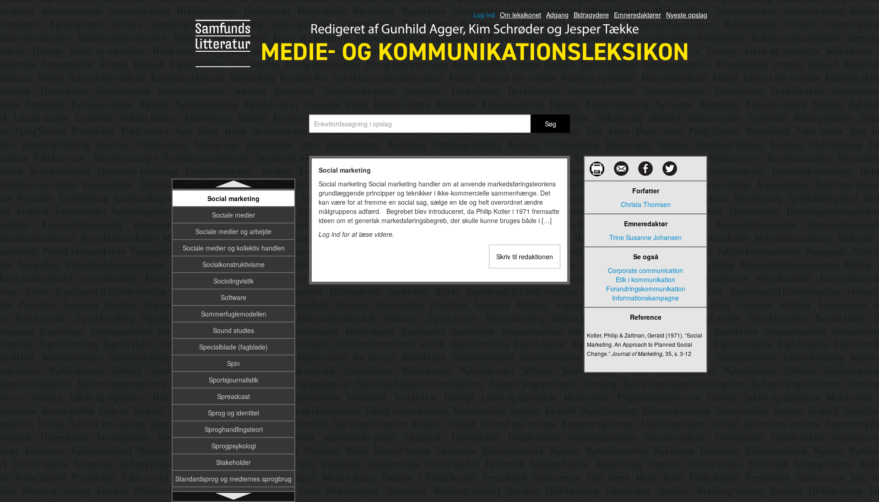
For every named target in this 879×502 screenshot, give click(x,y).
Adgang (557, 14)
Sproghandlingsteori (234, 429)
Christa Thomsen (646, 204)
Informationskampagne (645, 297)
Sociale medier (233, 214)
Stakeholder (233, 462)
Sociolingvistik (233, 280)
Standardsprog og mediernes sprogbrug (233, 478)
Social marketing (233, 198)
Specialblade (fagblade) (233, 346)
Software (233, 297)
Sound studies (233, 330)
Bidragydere (591, 14)
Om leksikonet (520, 14)
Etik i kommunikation (645, 279)
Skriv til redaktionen (524, 256)
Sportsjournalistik (233, 379)
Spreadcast (233, 396)
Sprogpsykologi (234, 445)
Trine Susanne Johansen (645, 237)
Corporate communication (645, 270)
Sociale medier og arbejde (233, 231)
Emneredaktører (637, 14)
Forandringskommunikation (645, 288)
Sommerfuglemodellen (233, 313)
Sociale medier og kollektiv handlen (234, 247)
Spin (233, 363)
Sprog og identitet (233, 412)
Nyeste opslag (686, 14)
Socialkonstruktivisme (233, 264)
